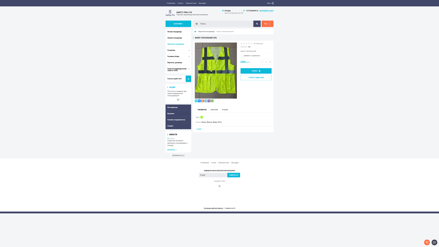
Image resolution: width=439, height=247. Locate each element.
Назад (199, 129)
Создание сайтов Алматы (213, 208)
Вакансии (170, 114)
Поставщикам (172, 107)
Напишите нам (191, 3)
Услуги (180, 3)
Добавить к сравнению (251, 55)
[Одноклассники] (202, 100)
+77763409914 (252, 11)
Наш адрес (202, 3)
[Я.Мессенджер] (196, 100)
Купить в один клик (256, 77)
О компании (171, 3)
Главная (170, 126)
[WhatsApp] (212, 100)
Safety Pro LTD (184, 12)
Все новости (171, 149)
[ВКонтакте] (199, 100)
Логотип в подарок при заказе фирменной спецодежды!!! (176, 93)
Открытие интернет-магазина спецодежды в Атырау (177, 143)
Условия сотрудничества (176, 120)
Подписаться (233, 175)
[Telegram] (205, 100)
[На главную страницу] (170, 13)
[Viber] (209, 100)
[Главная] (195, 32)
